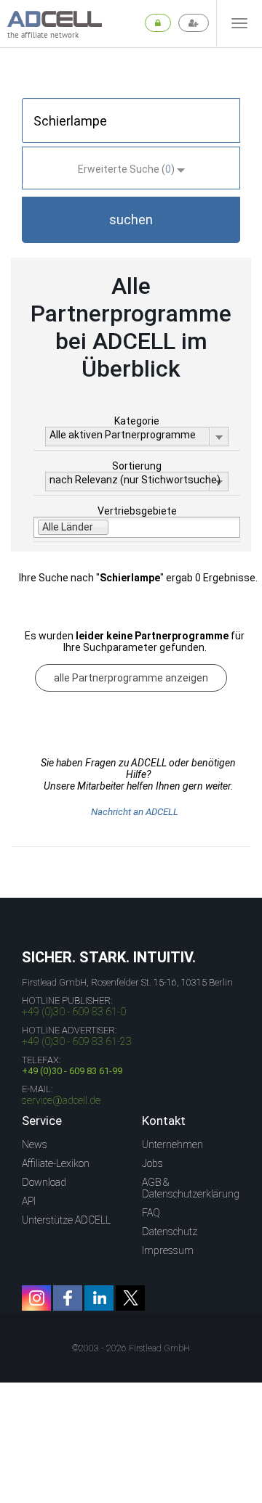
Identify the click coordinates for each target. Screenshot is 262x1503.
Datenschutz (169, 1231)
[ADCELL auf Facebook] (67, 1298)
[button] (131, 220)
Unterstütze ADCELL (66, 1220)
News (34, 1144)
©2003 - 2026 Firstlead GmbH (131, 1348)
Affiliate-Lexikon (56, 1163)
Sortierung (137, 466)
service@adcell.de (61, 1100)
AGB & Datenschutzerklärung (190, 1188)
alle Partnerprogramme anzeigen (131, 678)
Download (44, 1182)
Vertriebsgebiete (137, 511)
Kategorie (136, 421)
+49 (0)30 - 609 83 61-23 (77, 1041)
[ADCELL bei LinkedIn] (99, 1298)
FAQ (151, 1213)
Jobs (152, 1163)
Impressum (168, 1250)
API (29, 1201)
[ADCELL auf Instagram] (36, 1298)
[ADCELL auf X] (130, 1298)
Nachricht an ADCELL (134, 811)
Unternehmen (172, 1144)
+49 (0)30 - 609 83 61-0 (74, 1011)
